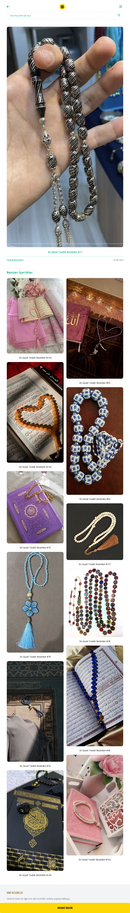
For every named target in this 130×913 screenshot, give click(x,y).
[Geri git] (8, 6)
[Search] (119, 15)
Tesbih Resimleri (15, 260)
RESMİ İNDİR (65, 908)
